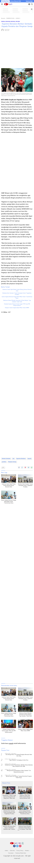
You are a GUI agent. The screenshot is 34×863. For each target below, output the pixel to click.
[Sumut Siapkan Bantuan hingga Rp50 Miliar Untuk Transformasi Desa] (8, 495)
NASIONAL (12, 21)
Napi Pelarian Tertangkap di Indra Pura (18, 760)
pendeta (4, 462)
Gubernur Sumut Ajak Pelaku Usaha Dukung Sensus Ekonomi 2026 (17, 290)
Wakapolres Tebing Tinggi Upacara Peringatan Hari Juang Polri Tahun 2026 (9, 797)
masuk (11, 743)
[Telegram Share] (28, 467)
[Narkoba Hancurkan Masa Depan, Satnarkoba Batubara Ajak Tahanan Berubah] (9, 821)
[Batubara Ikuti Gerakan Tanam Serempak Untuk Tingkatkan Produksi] (25, 478)
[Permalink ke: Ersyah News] (2, 30)
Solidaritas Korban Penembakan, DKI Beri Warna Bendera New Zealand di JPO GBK (19, 765)
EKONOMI (7, 21)
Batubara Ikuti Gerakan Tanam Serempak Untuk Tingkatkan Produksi (17, 294)
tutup (18, 830)
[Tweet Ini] (22, 467)
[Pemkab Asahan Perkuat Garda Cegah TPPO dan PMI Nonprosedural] (8, 724)
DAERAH (3, 21)
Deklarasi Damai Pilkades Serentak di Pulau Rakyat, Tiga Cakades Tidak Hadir (17, 301)
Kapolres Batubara (21, 459)
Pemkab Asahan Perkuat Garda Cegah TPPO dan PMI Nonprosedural (17, 304)
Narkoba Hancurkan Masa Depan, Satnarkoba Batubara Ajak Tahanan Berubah (9, 828)
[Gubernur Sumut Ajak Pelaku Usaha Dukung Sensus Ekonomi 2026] (8, 478)
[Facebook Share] (19, 467)
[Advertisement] (17, 50)
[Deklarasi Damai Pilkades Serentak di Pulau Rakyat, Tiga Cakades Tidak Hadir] (25, 708)
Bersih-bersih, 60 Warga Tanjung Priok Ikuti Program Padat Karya (19, 777)
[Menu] (2, 4)
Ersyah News (7, 29)
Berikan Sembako (6, 459)
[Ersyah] (8, 4)
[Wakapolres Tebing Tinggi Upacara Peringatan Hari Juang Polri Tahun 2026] (9, 790)
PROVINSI (18, 21)
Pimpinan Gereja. (12, 462)
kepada (29, 459)
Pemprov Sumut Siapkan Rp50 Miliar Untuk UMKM (17, 308)
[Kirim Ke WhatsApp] (31, 467)
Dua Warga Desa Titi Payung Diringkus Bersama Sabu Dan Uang (19, 755)
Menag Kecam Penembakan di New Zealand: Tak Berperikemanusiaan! (19, 771)
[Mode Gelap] (29, 4)
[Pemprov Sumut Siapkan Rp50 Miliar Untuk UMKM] (25, 724)
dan (13, 459)
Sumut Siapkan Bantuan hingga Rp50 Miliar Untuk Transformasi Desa (17, 297)
